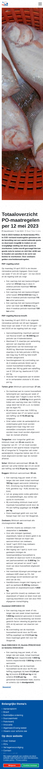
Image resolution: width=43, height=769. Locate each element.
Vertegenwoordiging (13, 747)
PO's (5, 744)
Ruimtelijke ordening (13, 715)
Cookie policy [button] (8, 760)
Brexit (6, 712)
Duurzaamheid (10, 718)
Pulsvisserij (8, 721)
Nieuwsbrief (7, 687)
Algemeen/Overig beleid (14, 728)
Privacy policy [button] (21, 760)
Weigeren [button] (12, 765)
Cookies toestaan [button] (30, 765)
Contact (7, 750)
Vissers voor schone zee (15, 731)
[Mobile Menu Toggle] (40, 4)
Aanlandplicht (10, 709)
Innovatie (7, 725)
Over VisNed (9, 741)
